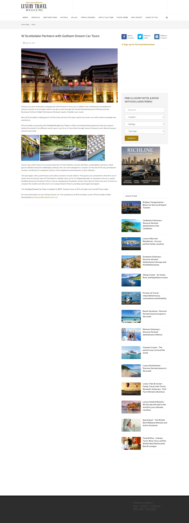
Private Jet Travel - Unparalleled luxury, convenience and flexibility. (155, 295)
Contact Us (144, 506)
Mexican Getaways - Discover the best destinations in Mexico (152, 332)
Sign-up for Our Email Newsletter (139, 44)
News (33, 24)
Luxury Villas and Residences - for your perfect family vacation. (153, 241)
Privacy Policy (151, 509)
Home (135, 506)
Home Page (25, 24)
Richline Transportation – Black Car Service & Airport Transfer (154, 205)
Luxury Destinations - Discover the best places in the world (154, 368)
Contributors (155, 506)
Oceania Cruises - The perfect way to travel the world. (154, 350)
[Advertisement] (120, 6)
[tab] (131, 195)
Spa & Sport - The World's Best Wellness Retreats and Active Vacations (155, 422)
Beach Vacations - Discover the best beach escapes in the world (155, 314)
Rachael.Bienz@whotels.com (46, 197)
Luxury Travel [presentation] (131, 196)
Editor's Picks (138, 509)
